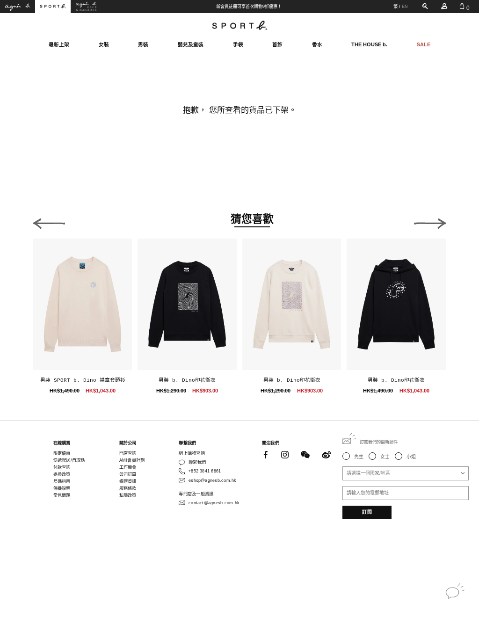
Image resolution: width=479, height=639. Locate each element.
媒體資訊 (128, 481)
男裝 (143, 44)
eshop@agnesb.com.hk (212, 480)
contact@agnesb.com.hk (214, 503)
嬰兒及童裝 (190, 44)
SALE (423, 44)
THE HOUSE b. (369, 44)
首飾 (277, 44)
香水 (317, 44)
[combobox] (405, 473)
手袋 (238, 44)
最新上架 (59, 44)
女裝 (104, 44)
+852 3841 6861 (205, 471)
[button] (49, 221)
